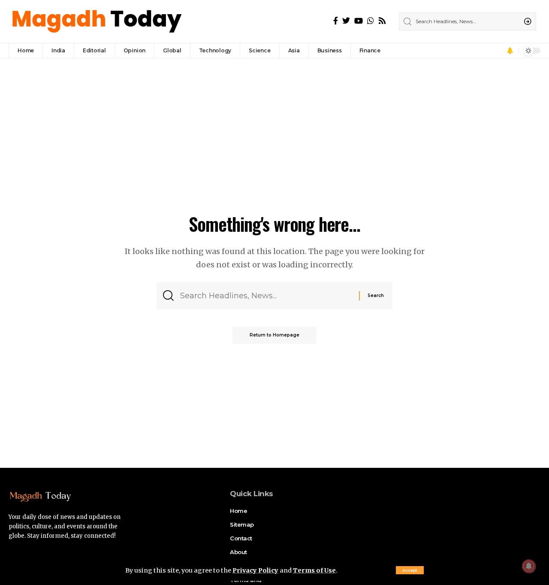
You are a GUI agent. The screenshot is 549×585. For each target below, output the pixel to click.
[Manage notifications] (529, 566)
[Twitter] (346, 20)
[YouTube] (358, 20)
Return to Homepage (274, 335)
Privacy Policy (255, 570)
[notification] (510, 50)
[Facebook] (335, 20)
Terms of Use (314, 570)
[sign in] (498, 50)
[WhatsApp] (370, 20)
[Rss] (382, 20)
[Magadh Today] (98, 21)
